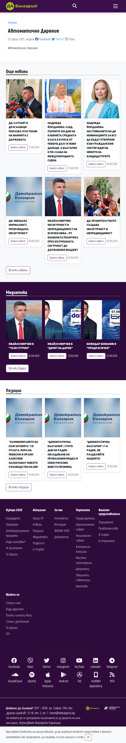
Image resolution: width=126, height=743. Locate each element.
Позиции (13, 391)
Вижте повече (18, 147)
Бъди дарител (15, 609)
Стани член (13, 603)
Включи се (12, 595)
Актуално (39, 510)
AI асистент (14, 548)
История (60, 525)
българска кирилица (48, 723)
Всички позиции (19, 487)
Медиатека (16, 292)
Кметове (82, 586)
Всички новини (18, 270)
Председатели (85, 518)
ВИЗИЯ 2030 (61, 531)
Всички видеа (17, 368)
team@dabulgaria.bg (62, 713)
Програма (12, 525)
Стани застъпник (17, 622)
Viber (71, 39)
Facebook (44, 39)
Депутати (82, 569)
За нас (58, 510)
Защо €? (38, 518)
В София (104, 535)
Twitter (59, 39)
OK (88, 737)
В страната (107, 541)
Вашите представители (109, 512)
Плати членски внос (19, 615)
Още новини (17, 71)
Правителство (108, 528)
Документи (61, 537)
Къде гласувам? (15, 542)
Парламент (106, 522)
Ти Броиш (12, 554)
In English (38, 549)
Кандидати (13, 518)
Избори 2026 (14, 510)
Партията (83, 510)
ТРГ (8, 634)
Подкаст (38, 543)
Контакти (61, 518)
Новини (37, 525)
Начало (12, 23)
